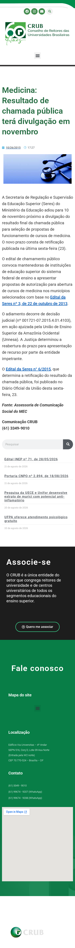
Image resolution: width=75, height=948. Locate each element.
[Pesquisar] (68, 444)
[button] (49, 11)
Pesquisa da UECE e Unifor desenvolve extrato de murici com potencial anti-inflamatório (35, 496)
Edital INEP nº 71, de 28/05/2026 (31, 459)
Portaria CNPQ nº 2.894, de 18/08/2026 (36, 476)
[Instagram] (34, 11)
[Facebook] (27, 11)
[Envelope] (42, 11)
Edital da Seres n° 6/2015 (28, 369)
